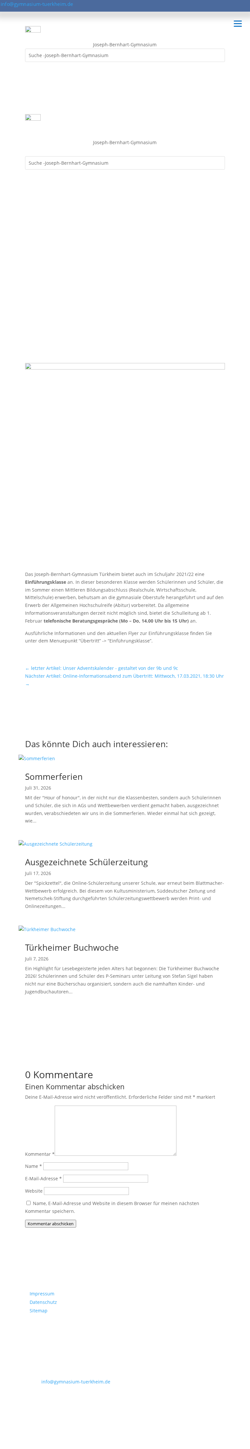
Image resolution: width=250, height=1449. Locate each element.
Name (33, 1166)
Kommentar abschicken (51, 1224)
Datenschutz (43, 1302)
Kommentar (40, 1154)
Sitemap (39, 1310)
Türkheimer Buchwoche (72, 947)
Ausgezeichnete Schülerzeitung (86, 862)
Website (34, 1191)
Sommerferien (54, 776)
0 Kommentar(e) (47, 289)
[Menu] (238, 23)
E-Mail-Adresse (43, 1178)
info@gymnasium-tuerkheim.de (37, 4)
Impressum (42, 1294)
